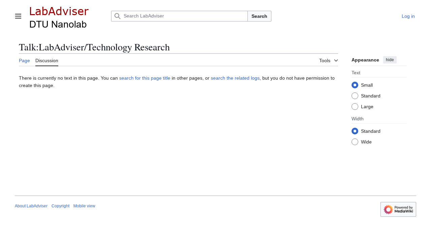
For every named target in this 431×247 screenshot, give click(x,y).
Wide (366, 142)
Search (259, 16)
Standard (370, 95)
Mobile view (84, 206)
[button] (18, 16)
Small (367, 85)
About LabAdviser (31, 206)
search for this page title (144, 78)
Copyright (60, 206)
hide (390, 59)
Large (367, 106)
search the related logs (235, 78)
